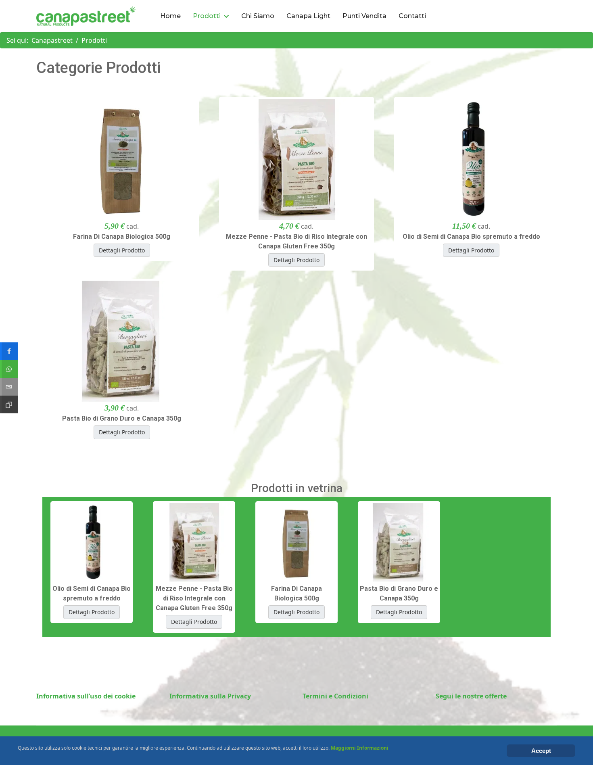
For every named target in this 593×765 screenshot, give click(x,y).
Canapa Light (308, 16)
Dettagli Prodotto (122, 250)
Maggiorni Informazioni (359, 747)
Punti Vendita (364, 16)
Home (170, 16)
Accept (541, 750)
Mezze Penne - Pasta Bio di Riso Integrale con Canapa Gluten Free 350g (296, 241)
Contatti (412, 16)
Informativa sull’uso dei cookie (86, 696)
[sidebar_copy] (9, 404)
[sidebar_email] (9, 387)
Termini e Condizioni (335, 696)
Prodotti (207, 16)
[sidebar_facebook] (9, 351)
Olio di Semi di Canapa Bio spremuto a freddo (471, 236)
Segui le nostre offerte (471, 696)
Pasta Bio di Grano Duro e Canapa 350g (121, 418)
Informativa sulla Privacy (210, 696)
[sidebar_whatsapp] (9, 369)
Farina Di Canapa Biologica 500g (121, 236)
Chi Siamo (257, 16)
